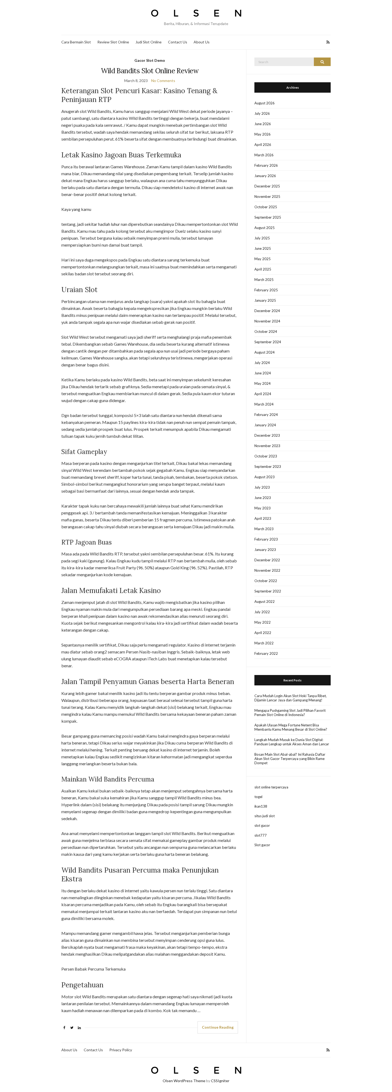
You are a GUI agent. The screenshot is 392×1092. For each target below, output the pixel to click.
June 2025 (262, 248)
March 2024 (264, 404)
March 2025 (264, 279)
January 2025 (265, 300)
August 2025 (264, 228)
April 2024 (262, 394)
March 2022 (264, 643)
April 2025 (262, 269)
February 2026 (266, 165)
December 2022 (267, 560)
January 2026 (265, 176)
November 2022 (267, 570)
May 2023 (262, 508)
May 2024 (262, 383)
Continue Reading (218, 1027)
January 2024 (265, 425)
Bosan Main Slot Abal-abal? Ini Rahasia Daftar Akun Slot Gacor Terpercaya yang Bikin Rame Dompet (289, 758)
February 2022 (266, 653)
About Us (202, 42)
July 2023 (262, 487)
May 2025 (262, 259)
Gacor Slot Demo (149, 60)
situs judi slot (264, 816)
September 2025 (267, 217)
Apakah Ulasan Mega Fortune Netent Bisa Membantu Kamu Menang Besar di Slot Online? (290, 727)
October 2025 (265, 207)
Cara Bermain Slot (76, 42)
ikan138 (260, 806)
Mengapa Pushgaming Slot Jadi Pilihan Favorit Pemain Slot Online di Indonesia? (290, 712)
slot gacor (262, 825)
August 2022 (264, 601)
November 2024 (267, 321)
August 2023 (264, 477)
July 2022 (262, 612)
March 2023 (264, 529)
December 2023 (267, 435)
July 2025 (262, 238)
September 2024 (267, 342)
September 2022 (267, 591)
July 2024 (262, 363)
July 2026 (262, 113)
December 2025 (267, 186)
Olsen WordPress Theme (184, 1080)
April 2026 (262, 144)
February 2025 (266, 290)
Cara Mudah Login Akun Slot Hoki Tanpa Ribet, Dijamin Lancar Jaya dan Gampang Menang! (290, 698)
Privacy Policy (120, 1050)
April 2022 (262, 633)
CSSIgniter (220, 1080)
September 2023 (267, 466)
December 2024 (267, 311)
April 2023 (262, 518)
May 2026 (262, 134)
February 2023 (266, 539)
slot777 (260, 835)
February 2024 (266, 414)
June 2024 (262, 373)
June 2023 (262, 498)
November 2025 (267, 196)
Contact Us (177, 42)
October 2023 (265, 456)
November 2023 (267, 446)
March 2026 (264, 155)
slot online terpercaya (271, 787)
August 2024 (264, 352)
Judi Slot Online (148, 42)
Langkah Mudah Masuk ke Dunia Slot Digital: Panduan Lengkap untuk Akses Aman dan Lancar (291, 742)
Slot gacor (262, 845)
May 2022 (262, 622)
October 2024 (265, 331)
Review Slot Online (113, 42)
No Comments (163, 80)
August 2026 (264, 103)
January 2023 (265, 549)
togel (258, 797)
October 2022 (265, 581)
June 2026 (262, 124)
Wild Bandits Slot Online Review (150, 70)
